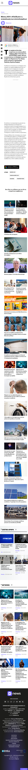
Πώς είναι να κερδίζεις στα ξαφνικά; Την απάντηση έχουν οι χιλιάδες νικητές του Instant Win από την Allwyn (15, 334)
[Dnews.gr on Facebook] (5, 702)
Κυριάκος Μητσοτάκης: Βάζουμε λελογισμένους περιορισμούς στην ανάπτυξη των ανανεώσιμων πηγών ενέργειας (6, 673)
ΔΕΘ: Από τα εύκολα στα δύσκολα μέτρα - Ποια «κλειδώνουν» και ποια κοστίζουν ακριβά (9, 212)
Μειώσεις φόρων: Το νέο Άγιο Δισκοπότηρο (14, 274)
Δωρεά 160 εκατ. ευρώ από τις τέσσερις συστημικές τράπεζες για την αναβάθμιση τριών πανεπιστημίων (20, 568)
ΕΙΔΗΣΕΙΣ (12, 178)
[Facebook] (1, 45)
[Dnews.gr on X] (8, 702)
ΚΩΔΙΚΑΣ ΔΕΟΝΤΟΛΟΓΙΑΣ (14, 745)
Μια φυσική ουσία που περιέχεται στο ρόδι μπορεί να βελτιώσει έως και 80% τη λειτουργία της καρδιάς (9, 372)
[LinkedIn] (1, 51)
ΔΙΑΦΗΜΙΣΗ (14, 736)
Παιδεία (2, 12)
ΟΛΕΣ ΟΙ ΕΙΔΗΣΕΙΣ (14, 698)
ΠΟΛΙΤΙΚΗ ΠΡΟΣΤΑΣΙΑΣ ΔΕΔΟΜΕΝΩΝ (14, 740)
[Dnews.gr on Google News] (17, 702)
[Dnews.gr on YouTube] (20, 702)
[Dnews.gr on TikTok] (14, 702)
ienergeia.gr (17, 607)
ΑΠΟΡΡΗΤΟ (24, 769)
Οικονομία (17, 572)
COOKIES (14, 743)
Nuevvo (17, 758)
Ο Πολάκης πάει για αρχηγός (10, 234)
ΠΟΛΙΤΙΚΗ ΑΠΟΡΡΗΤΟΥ (14, 741)
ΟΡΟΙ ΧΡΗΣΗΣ (14, 738)
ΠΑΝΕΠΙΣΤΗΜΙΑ (20, 178)
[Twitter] (1, 48)
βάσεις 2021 (13, 53)
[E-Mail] (1, 55)
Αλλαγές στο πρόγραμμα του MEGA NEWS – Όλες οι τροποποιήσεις (6, 546)
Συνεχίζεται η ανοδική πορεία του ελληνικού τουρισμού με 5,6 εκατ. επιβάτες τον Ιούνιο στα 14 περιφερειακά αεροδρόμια (15, 356)
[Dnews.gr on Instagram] (11, 702)
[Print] (1, 58)
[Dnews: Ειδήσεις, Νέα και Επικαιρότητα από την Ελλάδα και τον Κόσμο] (14, 3)
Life (2, 552)
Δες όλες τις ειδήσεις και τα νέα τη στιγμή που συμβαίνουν (15, 190)
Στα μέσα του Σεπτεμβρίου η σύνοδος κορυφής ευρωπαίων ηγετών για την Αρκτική (21, 602)
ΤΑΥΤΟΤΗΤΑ (14, 735)
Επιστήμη (17, 550)
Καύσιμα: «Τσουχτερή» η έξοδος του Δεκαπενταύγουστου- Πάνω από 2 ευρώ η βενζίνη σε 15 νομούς (14, 479)
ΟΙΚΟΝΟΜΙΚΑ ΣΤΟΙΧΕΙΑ (14, 746)
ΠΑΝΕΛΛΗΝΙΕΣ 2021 (14, 175)
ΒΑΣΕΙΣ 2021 (12, 172)
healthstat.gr (3, 607)
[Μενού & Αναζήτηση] (2, 3)
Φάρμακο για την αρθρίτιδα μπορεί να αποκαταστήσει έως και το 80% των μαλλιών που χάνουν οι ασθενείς (14, 396)
